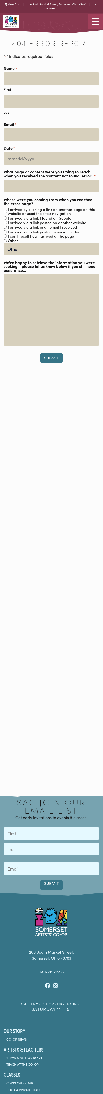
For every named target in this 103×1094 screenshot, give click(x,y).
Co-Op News (16, 1039)
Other (13, 241)
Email (10, 124)
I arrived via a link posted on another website (47, 223)
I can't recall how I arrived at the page (41, 236)
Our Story (15, 1030)
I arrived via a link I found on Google (39, 218)
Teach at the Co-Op (22, 1064)
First (7, 89)
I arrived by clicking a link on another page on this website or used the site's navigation (51, 211)
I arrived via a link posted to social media (43, 232)
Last (7, 112)
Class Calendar (19, 1083)
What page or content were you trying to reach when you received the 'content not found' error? (50, 174)
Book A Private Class (24, 1090)
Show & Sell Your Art (24, 1058)
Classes (12, 1074)
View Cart (13, 4)
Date (9, 148)
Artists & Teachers (24, 1049)
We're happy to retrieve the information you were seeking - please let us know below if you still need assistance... (50, 266)
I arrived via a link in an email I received (42, 227)
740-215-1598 (52, 971)
